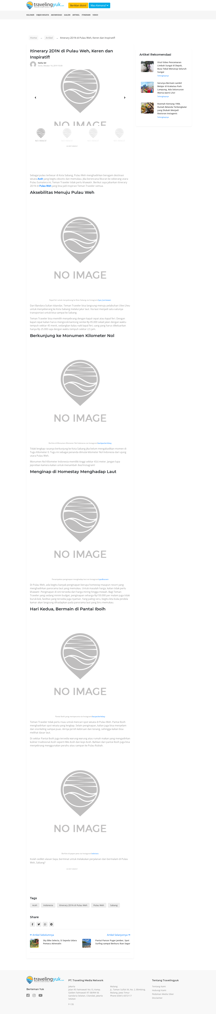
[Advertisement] (83, 160)
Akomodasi (56, 15)
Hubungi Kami (159, 990)
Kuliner (30, 15)
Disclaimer (157, 998)
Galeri (67, 15)
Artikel (76, 15)
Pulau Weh (45, 185)
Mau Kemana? (99, 5)
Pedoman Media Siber (163, 994)
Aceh (40, 178)
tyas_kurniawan (104, 300)
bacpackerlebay (98, 716)
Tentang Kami (159, 986)
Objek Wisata (42, 15)
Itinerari (86, 15)
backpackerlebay (105, 443)
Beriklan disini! (78, 5)
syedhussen (103, 579)
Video (95, 15)
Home (33, 37)
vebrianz (95, 853)
